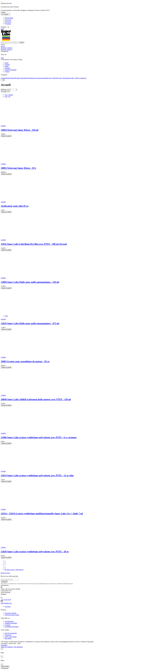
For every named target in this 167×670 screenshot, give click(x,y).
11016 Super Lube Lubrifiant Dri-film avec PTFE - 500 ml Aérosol (34, 244)
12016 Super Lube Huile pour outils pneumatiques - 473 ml (30, 323)
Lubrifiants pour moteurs (34, 78)
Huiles (8, 78)
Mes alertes (8, 638)
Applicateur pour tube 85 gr (15, 206)
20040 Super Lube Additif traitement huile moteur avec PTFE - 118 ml (36, 399)
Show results (5, 666)
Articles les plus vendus (12, 615)
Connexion (8, 635)
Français (8, 20)
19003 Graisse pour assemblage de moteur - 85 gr (25, 361)
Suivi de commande (11, 633)
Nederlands (9, 18)
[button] (83, 44)
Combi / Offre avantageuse (78, 78)
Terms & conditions (7, 647)
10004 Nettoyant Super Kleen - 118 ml (19, 130)
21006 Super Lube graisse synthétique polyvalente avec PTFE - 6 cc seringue (39, 437)
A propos (7, 625)
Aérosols (12, 78)
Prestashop (4, 645)
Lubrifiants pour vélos (49, 78)
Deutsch (8, 22)
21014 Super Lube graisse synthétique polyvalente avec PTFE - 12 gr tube (37, 475)
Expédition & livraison (11, 626)
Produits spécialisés (21, 78)
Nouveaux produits (10, 613)
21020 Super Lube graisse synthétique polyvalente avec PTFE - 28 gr (35, 551)
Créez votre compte (11, 636)
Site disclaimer (9, 621)
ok (3, 80)
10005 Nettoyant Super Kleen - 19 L (18, 168)
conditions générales (11, 623)
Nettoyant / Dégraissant (63, 78)
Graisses (3, 78)
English (8, 24)
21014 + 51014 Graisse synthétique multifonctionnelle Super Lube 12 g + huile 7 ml (42, 513)
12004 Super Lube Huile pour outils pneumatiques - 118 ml (30, 282)
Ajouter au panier (6, 136)
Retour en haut (5, 573)
